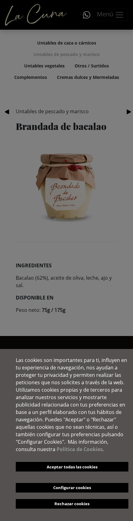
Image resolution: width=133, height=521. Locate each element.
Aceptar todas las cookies (72, 467)
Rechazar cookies (71, 503)
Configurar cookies (72, 487)
